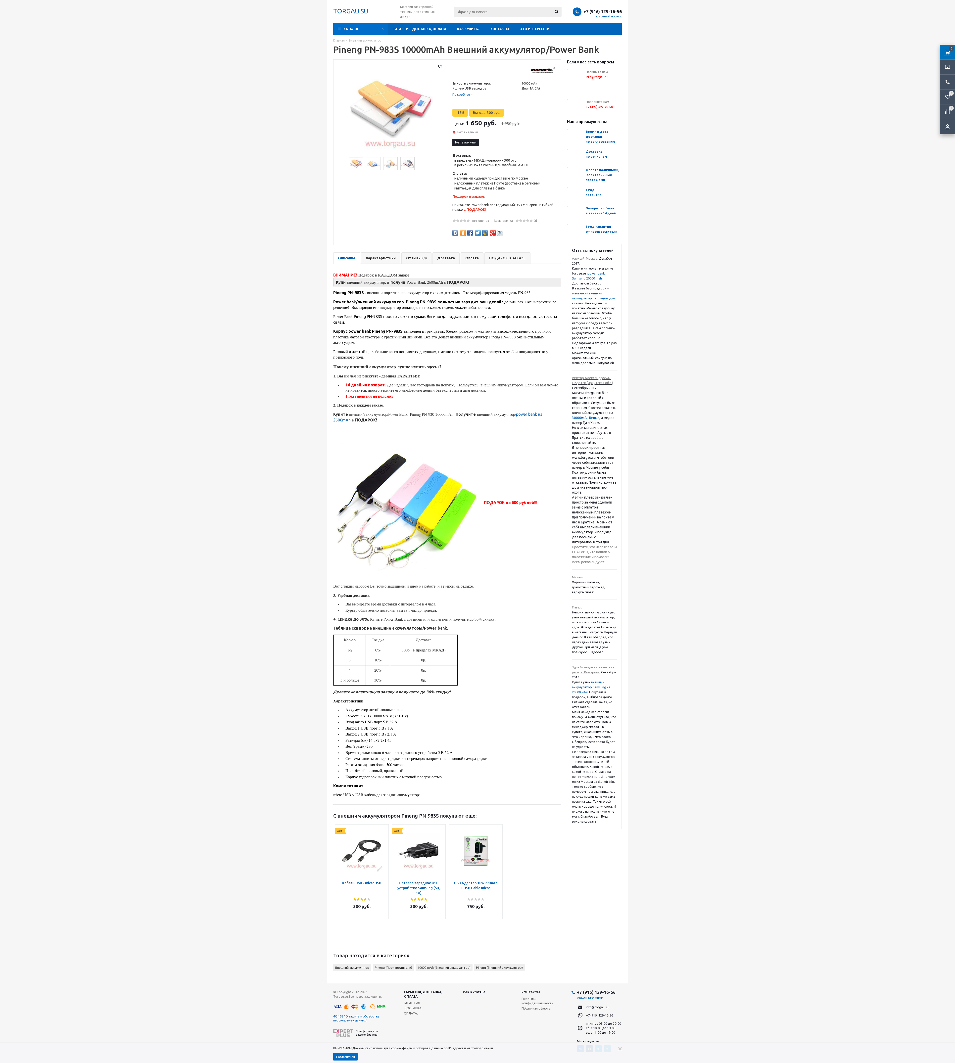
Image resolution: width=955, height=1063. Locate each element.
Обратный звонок (609, 16)
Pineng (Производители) (393, 967)
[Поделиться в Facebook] (470, 233)
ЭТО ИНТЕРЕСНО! (534, 29)
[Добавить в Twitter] (478, 233)
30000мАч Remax (585, 418)
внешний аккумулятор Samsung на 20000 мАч (591, 687)
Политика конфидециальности (537, 1001)
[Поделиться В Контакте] (455, 233)
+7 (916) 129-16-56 (602, 11)
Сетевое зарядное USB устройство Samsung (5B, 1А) (418, 888)
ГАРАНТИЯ (412, 1003)
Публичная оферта (536, 1008)
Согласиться (345, 1057)
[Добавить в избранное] (440, 66)
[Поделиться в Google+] (493, 233)
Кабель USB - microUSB (361, 883)
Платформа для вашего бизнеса (367, 1033)
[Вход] (947, 126)
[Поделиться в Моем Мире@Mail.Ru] (485, 233)
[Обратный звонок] (947, 82)
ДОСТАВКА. (413, 1008)
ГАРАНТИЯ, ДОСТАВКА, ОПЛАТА (419, 29)
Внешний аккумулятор (352, 967)
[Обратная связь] (947, 67)
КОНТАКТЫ (499, 29)
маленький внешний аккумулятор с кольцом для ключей (593, 298)
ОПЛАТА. (411, 1013)
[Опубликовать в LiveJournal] (500, 233)
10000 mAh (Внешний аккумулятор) (444, 967)
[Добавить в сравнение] (497, 837)
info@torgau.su (597, 1007)
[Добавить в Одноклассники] (463, 233)
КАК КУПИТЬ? (468, 29)
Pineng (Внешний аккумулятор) (499, 967)
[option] (390, 109)
